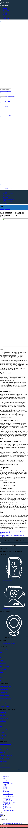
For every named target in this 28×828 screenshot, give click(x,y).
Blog (1, 654)
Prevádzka (2, 657)
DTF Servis (2, 723)
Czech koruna (6, 827)
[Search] (26, 89)
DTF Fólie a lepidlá (4, 718)
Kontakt (1, 672)
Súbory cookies (3, 703)
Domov (2, 209)
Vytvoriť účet (3, 822)
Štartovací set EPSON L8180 (6, 755)
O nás (1, 652)
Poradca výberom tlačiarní (5, 686)
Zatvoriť (2, 814)
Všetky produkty (3, 674)
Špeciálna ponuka (3, 729)
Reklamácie (2, 700)
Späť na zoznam (4, 533)
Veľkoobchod (3, 669)
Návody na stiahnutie (4, 666)
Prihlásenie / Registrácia (8, 810)
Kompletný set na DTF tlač (5, 747)
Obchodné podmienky (4, 695)
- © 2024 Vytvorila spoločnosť (8, 769)
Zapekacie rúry (3, 735)
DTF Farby (2, 715)
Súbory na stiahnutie (4, 706)
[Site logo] (5, 88)
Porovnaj (5, 808)
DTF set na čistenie (4, 764)
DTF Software (3, 726)
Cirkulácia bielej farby (5, 767)
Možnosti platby (3, 692)
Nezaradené (7, 209)
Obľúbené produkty (4, 677)
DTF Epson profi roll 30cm (5, 744)
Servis (1, 660)
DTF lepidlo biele (3, 761)
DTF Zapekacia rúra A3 (5, 752)
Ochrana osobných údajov (5, 698)
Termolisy (2, 732)
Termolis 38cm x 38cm (5, 749)
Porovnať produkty (4, 680)
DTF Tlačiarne (3, 712)
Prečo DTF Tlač (3, 649)
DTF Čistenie (3, 721)
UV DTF (2, 738)
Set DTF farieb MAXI (4, 758)
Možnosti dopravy (4, 689)
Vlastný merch (3, 663)
